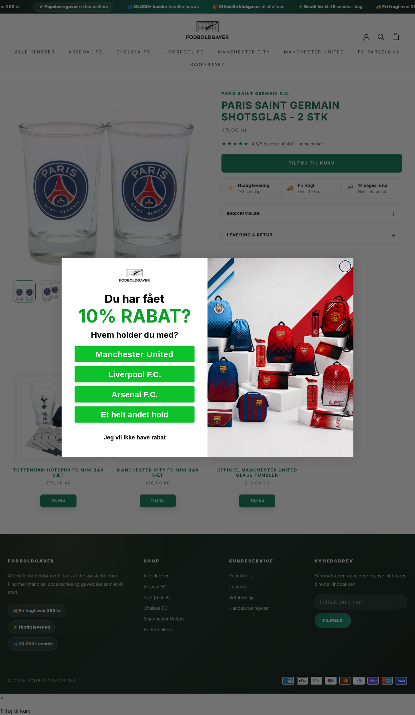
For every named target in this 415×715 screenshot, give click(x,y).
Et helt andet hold (134, 414)
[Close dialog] (345, 266)
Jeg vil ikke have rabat (135, 437)
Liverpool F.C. (134, 374)
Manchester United (134, 354)
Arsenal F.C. (135, 394)
